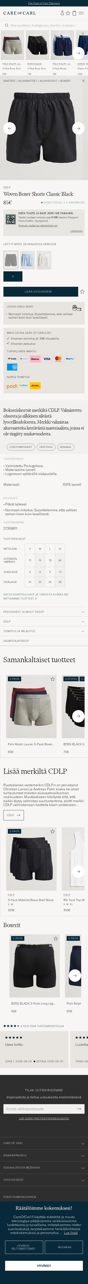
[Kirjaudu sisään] (62, 15)
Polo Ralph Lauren (12, 66)
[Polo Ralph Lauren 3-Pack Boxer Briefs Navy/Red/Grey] (31, 743)
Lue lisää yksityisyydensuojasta (44, 1120)
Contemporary (21, 449)
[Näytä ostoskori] (74, 15)
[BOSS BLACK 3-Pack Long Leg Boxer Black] (34, 1002)
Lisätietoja (76, 233)
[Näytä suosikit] (68, 15)
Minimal (66, 449)
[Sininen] (27, 262)
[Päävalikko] (81, 15)
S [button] (13, 278)
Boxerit (65, 83)
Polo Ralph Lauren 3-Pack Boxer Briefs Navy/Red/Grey (30, 746)
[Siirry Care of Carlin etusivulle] (19, 15)
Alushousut (48, 83)
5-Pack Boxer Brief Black (37, 70)
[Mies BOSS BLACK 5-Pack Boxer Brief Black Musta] (37, 47)
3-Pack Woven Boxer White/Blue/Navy (61, 70)
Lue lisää (71, 1233)
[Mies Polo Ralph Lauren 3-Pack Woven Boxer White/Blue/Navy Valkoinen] (62, 47)
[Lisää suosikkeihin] (51, 682)
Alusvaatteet (27, 83)
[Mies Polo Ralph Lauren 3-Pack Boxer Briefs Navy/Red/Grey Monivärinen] (12, 47)
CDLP (6, 189)
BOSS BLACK (35, 66)
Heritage (46, 449)
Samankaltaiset (39, 661)
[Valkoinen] (44, 262)
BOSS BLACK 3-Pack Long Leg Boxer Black (32, 1006)
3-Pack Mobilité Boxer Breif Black (31, 902)
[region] (44, 1051)
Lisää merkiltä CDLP (35, 773)
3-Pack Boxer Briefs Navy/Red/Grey (12, 70)
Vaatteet (9, 83)
